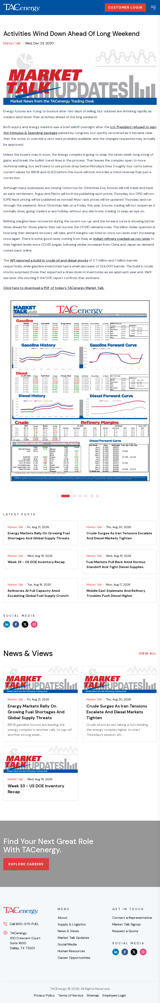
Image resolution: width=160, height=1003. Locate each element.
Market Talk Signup (126, 924)
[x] (25, 624)
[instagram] (34, 624)
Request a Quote (125, 931)
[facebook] (15, 624)
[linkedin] (6, 624)
